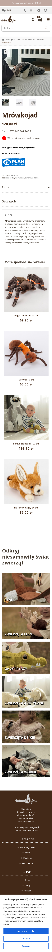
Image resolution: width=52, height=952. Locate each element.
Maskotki (39, 40)
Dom (27, 852)
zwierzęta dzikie (32, 178)
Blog (28, 885)
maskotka (10, 178)
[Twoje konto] (33, 19)
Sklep (20, 40)
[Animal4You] (8, 19)
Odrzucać (26, 946)
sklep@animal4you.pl (29, 827)
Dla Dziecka (29, 40)
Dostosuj (26, 938)
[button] (6, 52)
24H (9, 10)
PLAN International (11, 153)
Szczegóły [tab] (9, 201)
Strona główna (11, 40)
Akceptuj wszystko (26, 931)
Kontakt (27, 890)
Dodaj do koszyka (26, 291)
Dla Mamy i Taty (27, 847)
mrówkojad (19, 178)
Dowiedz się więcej (26, 355)
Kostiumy (27, 858)
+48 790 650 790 (30, 830)
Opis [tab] (5, 187)
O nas (27, 880)
